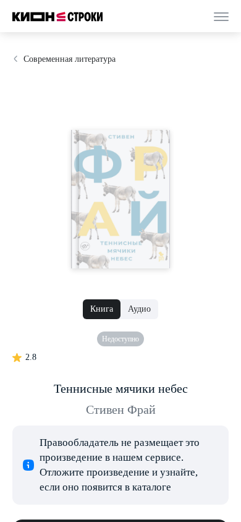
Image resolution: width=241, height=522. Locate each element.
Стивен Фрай (121, 409)
